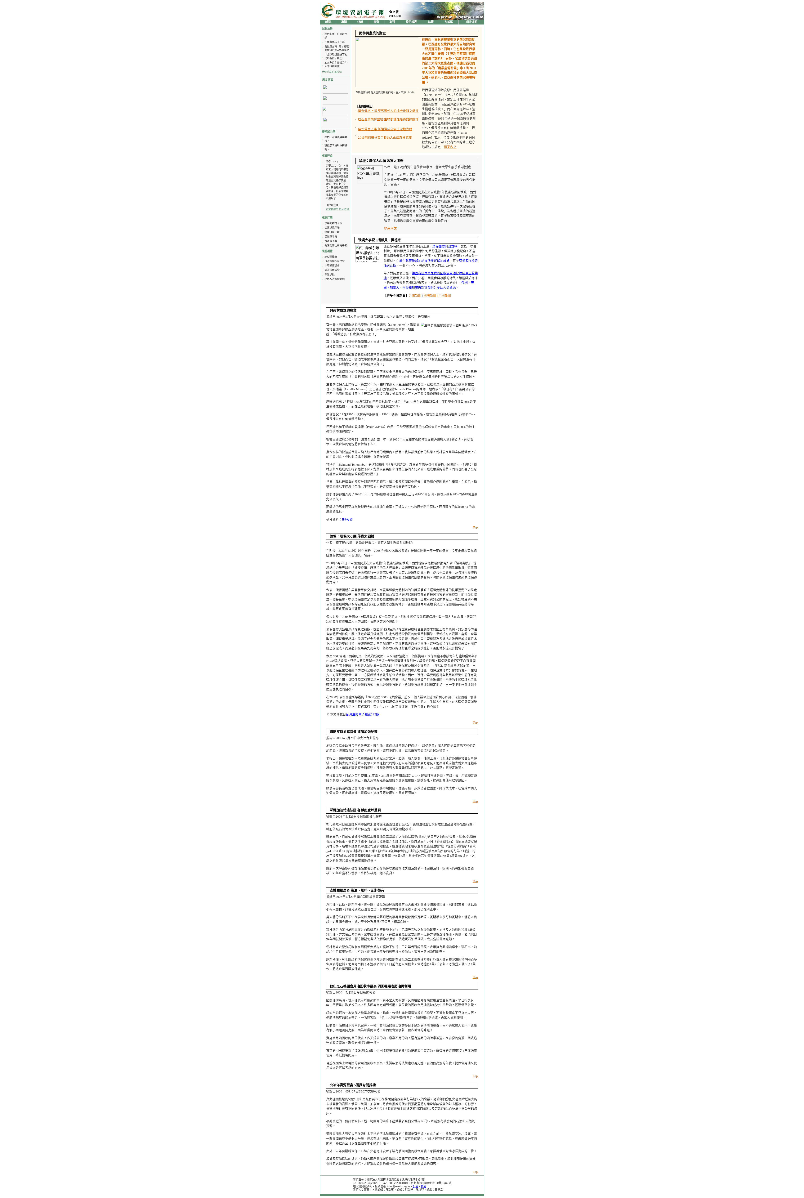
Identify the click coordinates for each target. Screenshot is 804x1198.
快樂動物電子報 (333, 223)
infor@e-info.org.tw (398, 1186)
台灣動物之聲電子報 (336, 245)
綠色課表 (411, 21)
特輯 (360, 21)
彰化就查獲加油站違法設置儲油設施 (424, 260)
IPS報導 (347, 519)
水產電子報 (331, 241)
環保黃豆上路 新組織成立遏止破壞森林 (385, 129)
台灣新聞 (415, 295)
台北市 (415, 1183)
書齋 (376, 21)
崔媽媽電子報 (332, 227)
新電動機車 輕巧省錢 (337, 209)
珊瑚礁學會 (331, 256)
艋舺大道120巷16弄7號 (437, 1183)
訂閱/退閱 (471, 21)
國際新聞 (430, 295)
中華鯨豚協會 (332, 265)
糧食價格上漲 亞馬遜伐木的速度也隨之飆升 (388, 111)
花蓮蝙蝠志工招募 (335, 42)
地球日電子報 (332, 232)
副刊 (392, 21)
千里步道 (330, 274)
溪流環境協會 (332, 270)
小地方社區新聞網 (335, 279)
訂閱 (415, 1186)
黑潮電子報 (331, 236)
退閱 (423, 1186)
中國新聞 (444, 295)
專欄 (344, 21)
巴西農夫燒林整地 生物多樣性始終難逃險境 (388, 119)
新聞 (328, 21)
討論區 (449, 21)
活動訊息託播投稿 (332, 72)
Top (475, 527)
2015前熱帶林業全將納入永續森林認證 (385, 137)
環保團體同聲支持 (444, 246)
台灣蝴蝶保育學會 (335, 261)
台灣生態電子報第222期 (362, 714)
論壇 (431, 21)
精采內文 (450, 147)
